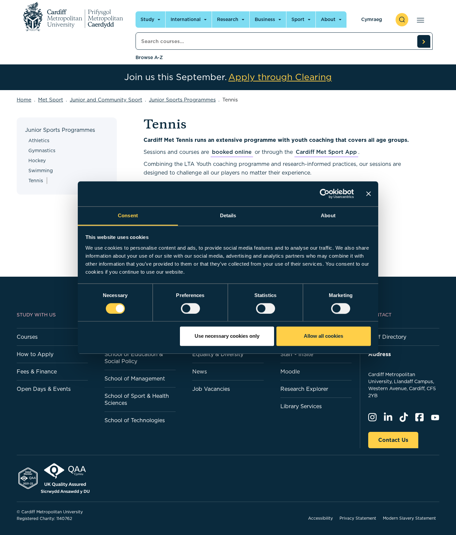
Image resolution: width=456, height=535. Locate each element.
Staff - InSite (296, 354)
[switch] (190, 308)
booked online (232, 152)
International (186, 19)
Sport (297, 19)
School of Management (134, 378)
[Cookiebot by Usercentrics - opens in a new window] (324, 194)
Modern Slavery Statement (409, 518)
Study (147, 19)
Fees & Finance (37, 371)
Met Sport (50, 99)
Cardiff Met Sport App (326, 152)
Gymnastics (41, 150)
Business (265, 19)
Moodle (290, 371)
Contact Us (393, 440)
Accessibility (320, 518)
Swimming (40, 170)
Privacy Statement (357, 518)
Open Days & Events (44, 388)
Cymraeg (371, 19)
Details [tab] (228, 215)
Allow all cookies (323, 336)
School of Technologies (134, 420)
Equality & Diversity (217, 354)
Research (227, 19)
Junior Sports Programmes (182, 99)
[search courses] (423, 41)
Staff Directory (387, 336)
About (328, 19)
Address (379, 354)
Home (24, 99)
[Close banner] (368, 193)
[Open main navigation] (419, 19)
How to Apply (35, 354)
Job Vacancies (211, 388)
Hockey (37, 160)
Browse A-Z (149, 57)
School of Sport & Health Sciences (136, 399)
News (199, 371)
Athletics (38, 140)
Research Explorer (304, 388)
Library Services (301, 406)
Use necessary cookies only (227, 336)
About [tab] (328, 215)
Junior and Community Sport (106, 99)
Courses (27, 336)
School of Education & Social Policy (133, 357)
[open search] (402, 19)
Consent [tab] (128, 215)
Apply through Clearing (280, 77)
